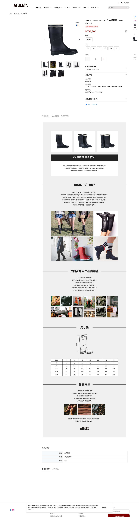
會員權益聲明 (82, 516)
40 (116, 48)
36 (94, 48)
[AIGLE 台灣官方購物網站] (20, 5)
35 (88, 48)
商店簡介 (52, 513)
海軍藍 (89, 39)
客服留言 (80, 513)
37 (99, 48)
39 (111, 48)
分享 (89, 104)
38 (105, 48)
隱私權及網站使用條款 (56, 516)
